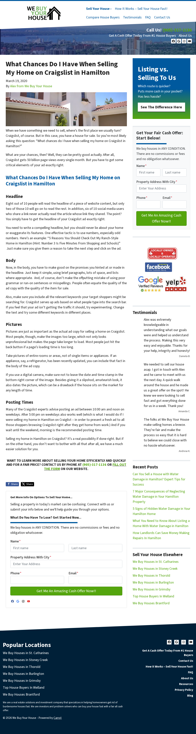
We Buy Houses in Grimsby (151, 589)
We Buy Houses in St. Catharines (156, 561)
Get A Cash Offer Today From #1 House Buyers (142, 35)
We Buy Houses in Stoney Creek (155, 568)
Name (15, 541)
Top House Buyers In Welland (153, 596)
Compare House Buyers (103, 17)
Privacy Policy (184, 690)
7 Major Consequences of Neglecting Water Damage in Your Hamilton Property (159, 496)
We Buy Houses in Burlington (153, 582)
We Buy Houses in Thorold (151, 575)
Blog (190, 695)
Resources (186, 684)
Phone (15, 573)
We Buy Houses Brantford (151, 603)
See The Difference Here (161, 107)
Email (73, 573)
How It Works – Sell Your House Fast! (141, 8)
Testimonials (132, 17)
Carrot (58, 718)
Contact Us (162, 17)
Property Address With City (30, 557)
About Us (185, 35)
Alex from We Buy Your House (31, 86)
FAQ (148, 17)
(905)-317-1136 (177, 30)
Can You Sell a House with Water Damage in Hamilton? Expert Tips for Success (159, 479)
